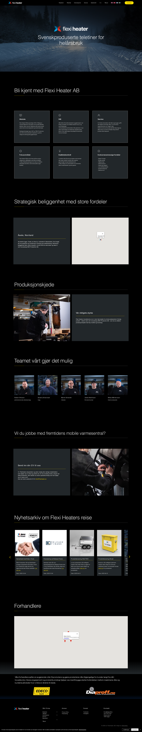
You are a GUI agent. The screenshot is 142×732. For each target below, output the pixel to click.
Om (43, 719)
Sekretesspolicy (82, 729)
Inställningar (126, 729)
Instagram (86, 713)
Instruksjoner (45, 715)
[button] (61, 2)
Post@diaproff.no (108, 712)
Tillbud (44, 721)
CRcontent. (125, 725)
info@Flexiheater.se (41, 479)
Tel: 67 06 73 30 (107, 713)
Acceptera (134, 729)
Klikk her (82, 568)
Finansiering (65, 713)
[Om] (57, 720)
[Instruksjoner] (57, 715)
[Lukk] (140, 729)
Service (44, 716)
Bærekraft (45, 718)
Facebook (85, 712)
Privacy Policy (65, 712)
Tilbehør (44, 713)
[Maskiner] (57, 712)
